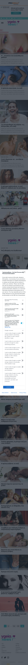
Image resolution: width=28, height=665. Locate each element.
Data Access (14, 392)
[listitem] (14, 300)
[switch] (22, 304)
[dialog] (14, 332)
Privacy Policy (22, 392)
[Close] (24, 272)
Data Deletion (5, 392)
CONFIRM (8, 387)
